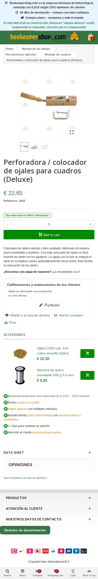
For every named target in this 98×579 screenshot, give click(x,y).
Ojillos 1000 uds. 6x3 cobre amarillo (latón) (53, 350)
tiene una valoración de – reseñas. (49, 396)
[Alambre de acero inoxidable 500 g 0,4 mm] (20, 375)
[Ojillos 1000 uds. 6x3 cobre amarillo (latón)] (20, 353)
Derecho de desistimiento (25, 530)
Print (12, 322)
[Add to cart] (87, 353)
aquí (76, 271)
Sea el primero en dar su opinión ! (25, 478)
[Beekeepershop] (46, 37)
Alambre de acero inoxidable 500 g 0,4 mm (55, 372)
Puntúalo (52, 305)
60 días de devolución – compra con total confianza (54, 12)
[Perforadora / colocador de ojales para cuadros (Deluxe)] (71, 132)
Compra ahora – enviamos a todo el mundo (54, 17)
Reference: (11, 201)
